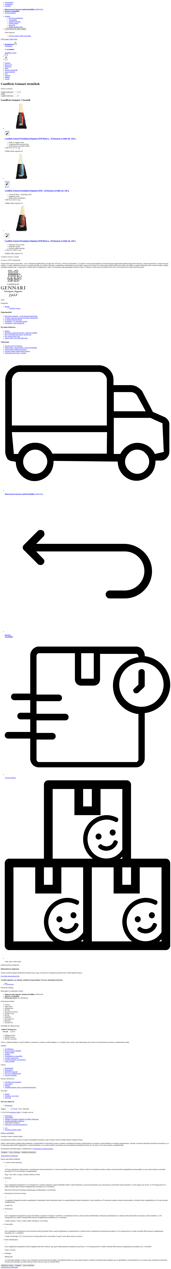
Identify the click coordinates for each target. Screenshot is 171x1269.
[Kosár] (87, 59)
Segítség (7, 16)
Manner (7, 331)
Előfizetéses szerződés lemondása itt (16, 1124)
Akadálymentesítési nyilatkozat (14, 1121)
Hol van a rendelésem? (16, 18)
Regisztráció (8, 1070)
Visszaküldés (13, 20)
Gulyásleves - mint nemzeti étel (14, 323)
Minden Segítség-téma (16, 27)
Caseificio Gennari (14, 308)
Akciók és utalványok (11, 1058)
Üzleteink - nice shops (12, 1096)
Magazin (7, 1085)
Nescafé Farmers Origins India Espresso (17, 351)
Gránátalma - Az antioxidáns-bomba (16, 321)
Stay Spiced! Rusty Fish (12, 336)
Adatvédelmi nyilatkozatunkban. (43, 1149)
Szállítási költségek (15, 21)
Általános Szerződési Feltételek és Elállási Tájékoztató (22, 1119)
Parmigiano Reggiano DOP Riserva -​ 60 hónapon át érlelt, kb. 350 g (40, 241)
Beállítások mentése (7, 1265)
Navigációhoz (9, 2)
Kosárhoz (8, 6)
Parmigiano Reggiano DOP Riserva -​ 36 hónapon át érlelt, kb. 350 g (40, 139)
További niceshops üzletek (13, 1130)
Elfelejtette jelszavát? (11, 1072)
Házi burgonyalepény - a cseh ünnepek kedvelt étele (21, 316)
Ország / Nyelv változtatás (21, 1109)
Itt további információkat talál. (10, 976)
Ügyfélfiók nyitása (10, 53)
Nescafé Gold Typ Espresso (13, 346)
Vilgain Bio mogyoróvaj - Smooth (15, 353)
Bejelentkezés (9, 1068)
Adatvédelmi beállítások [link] (12, 1123)
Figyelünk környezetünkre (13, 1082)
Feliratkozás (8, 46)
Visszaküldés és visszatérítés (13, 1056)
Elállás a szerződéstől (7, 1133)
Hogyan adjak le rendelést (13, 1051)
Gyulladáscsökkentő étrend (13, 319)
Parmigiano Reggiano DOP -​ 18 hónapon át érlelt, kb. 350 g (37, 191)
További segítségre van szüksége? (15, 1060)
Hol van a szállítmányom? (13, 1073)
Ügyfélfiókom (9, 1049)
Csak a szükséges (14, 1152)
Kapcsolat (12, 25)
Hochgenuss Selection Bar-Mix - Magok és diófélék (21, 333)
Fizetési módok (13, 23)
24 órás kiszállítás (10, 13)
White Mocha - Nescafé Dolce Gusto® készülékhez (21, 347)
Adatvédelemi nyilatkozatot (9, 1156)
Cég (6, 1128)
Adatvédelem (9, 1117)
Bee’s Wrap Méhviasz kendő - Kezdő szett (18, 334)
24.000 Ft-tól (24, 9)
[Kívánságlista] (6, 56)
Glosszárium (9, 1084)
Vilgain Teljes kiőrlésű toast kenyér (16, 349)
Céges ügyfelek (9, 1061)
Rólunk (7, 1094)
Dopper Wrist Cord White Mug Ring (16, 338)
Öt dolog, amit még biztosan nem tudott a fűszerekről (21, 318)
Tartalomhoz (9, 4)
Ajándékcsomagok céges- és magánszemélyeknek (20, 1087)
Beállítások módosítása (29, 1152)
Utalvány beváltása (11, 1075)
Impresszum (8, 1116)
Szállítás (7, 1054)
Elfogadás (4, 1152)
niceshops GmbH (15, 1112)
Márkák (7, 306)
